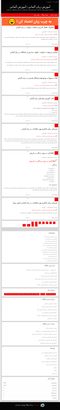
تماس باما (36, 15)
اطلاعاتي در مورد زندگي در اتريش (42, 153)
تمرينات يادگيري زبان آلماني (50, 236)
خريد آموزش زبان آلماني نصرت (50, 258)
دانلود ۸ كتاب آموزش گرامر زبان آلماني (49, 306)
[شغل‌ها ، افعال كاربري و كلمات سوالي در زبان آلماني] (46, 34)
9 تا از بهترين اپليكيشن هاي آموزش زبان (49, 352)
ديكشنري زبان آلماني (52, 247)
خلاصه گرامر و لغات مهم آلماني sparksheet (48, 343)
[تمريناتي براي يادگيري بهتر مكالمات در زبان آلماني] (46, 136)
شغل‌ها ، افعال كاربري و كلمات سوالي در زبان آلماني (35, 27)
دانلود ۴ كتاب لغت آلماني (52, 318)
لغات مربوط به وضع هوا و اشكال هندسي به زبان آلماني (37, 78)
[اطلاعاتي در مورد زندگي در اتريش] (43, 161)
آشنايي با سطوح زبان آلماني (51, 328)
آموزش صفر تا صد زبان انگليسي (50, 355)
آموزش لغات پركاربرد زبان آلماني (49, 252)
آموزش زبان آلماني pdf (50, 294)
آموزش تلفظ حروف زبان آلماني (50, 254)
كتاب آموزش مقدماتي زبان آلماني (42, 98)
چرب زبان (43, 294)
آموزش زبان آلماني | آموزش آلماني (30, 6)
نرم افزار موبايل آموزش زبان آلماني (49, 249)
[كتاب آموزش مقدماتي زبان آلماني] (50, 105)
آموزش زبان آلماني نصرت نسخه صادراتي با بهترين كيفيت (46, 278)
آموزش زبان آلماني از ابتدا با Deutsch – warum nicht (47, 284)
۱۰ (29, 225)
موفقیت (55, 367)
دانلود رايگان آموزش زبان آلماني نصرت (49, 281)
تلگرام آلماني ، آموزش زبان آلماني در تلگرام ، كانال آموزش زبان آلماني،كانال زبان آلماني (22, 294)
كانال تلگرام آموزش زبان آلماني (50, 273)
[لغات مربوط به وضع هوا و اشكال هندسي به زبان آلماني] (46, 85)
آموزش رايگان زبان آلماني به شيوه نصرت (49, 276)
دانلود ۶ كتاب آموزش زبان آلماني (50, 303)
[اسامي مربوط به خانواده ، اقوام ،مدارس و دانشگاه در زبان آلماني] (44, 59)
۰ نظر (28, 47)
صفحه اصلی (53, 15)
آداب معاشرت (54, 373)
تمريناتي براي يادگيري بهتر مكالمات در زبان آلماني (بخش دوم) (35, 203)
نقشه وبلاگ (44, 15)
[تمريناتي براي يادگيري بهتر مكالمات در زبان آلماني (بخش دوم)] (44, 210)
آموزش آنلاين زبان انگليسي (51, 358)
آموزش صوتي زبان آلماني (51, 239)
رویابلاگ (36, 405)
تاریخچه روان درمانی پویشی (51, 364)
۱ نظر (28, 96)
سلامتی (55, 370)
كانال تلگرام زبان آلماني (51, 260)
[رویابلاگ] (42, 405)
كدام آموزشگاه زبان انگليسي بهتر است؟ (49, 361)
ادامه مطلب (27, 44)
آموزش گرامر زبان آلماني (51, 241)
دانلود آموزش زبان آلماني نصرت (50, 245)
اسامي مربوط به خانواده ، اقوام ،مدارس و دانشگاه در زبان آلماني (33, 52)
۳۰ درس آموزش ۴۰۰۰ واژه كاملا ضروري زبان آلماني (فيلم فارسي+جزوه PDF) (41, 269)
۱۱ (24, 225)
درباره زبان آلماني (53, 256)
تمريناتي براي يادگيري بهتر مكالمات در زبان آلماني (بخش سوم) (44, 334)
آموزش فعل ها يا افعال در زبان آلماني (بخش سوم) (47, 309)
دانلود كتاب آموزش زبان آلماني (50, 243)
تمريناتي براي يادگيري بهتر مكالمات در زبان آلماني (39, 129)
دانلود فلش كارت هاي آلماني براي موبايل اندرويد (47, 340)
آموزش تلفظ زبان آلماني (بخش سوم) (49, 337)
